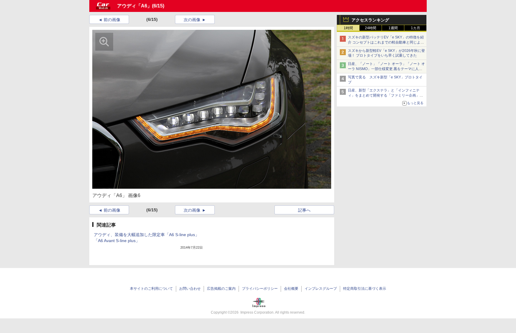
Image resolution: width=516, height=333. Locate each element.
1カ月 (415, 28)
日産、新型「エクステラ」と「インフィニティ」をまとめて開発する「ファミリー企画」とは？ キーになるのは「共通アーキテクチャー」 (386, 95)
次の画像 (192, 19)
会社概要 (291, 288)
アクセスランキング (370, 20)
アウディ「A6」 (134, 5)
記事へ (304, 210)
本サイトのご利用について (151, 288)
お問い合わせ (190, 288)
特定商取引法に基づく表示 (364, 288)
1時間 (348, 28)
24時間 (370, 28)
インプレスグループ (321, 288)
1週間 (393, 28)
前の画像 (112, 19)
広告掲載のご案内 (221, 288)
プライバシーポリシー (260, 288)
